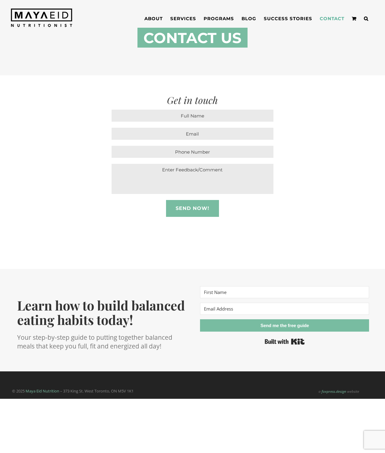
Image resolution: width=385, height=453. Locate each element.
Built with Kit (285, 341)
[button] (366, 18)
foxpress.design (334, 391)
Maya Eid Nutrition (42, 391)
